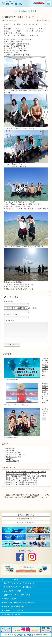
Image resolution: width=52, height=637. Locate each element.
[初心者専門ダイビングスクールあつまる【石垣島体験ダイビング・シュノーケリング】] (12, 5)
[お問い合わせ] (5, 632)
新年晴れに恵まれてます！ (14, 480)
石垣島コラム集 (11, 461)
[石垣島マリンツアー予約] (26, 632)
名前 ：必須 (8, 302)
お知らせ (8, 448)
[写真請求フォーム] (46, 632)
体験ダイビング (11, 20)
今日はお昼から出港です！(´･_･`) (18, 495)
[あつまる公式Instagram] (32, 560)
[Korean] (43, 3)
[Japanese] (33, 3)
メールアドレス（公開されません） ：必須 (20, 308)
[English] (35, 3)
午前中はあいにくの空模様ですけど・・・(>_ (27, 497)
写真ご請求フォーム (27, 522)
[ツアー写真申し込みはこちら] (26, 572)
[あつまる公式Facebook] (20, 560)
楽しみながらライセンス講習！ (16, 482)
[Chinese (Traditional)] (41, 3)
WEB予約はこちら (27, 515)
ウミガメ (8, 450)
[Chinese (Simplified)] (38, 3)
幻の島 (8, 459)
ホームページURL (10, 314)
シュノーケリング (11, 452)
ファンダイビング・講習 (14, 455)
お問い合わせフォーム (27, 519)
